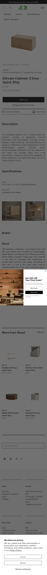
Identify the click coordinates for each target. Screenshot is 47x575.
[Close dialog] (45, 271)
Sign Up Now (34, 292)
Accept (23, 557)
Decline (23, 563)
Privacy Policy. (16, 550)
